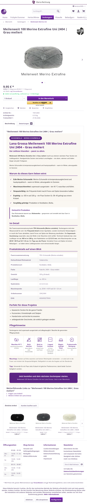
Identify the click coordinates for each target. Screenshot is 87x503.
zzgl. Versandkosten (16, 91)
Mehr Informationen (51, 494)
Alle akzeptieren (42, 500)
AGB (45, 456)
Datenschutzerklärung (52, 454)
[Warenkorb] (83, 11)
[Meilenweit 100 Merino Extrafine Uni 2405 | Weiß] (69, 418)
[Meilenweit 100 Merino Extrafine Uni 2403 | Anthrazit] (43, 418)
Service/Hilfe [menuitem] (79, 6)
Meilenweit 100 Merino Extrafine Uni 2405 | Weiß (69, 429)
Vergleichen (9, 108)
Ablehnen (29, 500)
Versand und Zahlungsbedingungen (31, 450)
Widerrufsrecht (49, 451)
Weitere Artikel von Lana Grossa (19, 396)
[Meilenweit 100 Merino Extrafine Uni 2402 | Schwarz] (17, 418)
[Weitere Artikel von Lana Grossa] (80, 31)
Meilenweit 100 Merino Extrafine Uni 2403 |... (43, 429)
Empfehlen (49, 108)
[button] (40, 103)
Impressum (48, 459)
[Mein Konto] (78, 11)
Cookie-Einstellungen (51, 449)
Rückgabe (26, 454)
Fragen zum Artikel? (15, 394)
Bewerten (35, 108)
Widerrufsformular (30, 456)
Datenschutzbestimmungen (74, 471)
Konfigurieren (56, 500)
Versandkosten (38, 483)
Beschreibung (10, 124)
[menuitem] (46, 11)
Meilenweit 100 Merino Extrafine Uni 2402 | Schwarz (17, 429)
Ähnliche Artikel (11, 406)
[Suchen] (58, 11)
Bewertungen (25, 124)
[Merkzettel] (73, 11)
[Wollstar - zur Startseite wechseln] (3, 11)
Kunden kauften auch (29, 406)
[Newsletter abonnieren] (82, 464)
